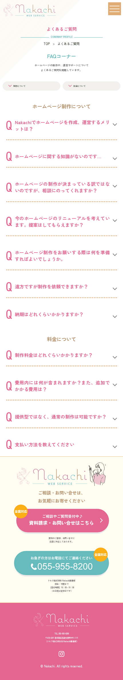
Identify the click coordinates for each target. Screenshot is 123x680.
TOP (46, 43)
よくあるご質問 (68, 43)
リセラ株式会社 (54, 641)
